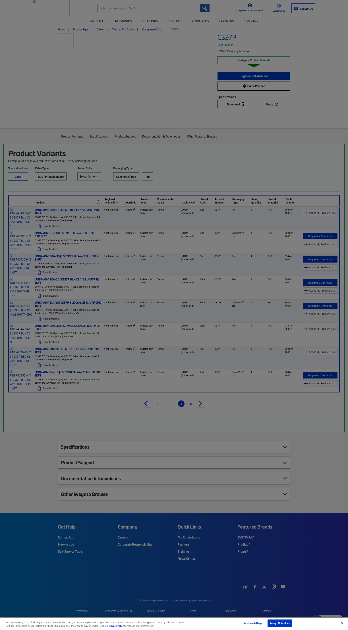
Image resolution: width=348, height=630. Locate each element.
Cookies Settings (253, 623)
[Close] (342, 623)
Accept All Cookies (280, 623)
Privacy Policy (116, 626)
